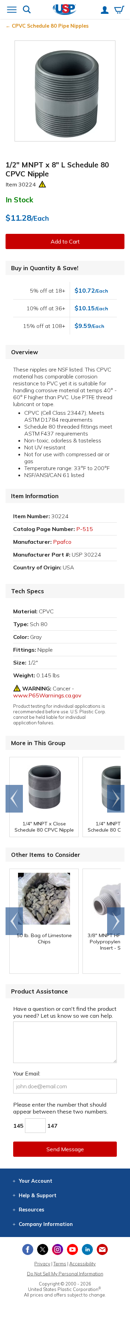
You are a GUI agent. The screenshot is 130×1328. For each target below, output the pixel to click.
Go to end (14, 799)
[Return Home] (65, 10)
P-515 (84, 528)
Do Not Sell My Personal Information (65, 1273)
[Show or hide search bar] (27, 10)
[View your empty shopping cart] (119, 10)
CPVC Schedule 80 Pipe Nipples (50, 26)
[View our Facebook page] (28, 1249)
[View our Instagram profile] (57, 1249)
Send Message (65, 1149)
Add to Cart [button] (65, 241)
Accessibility (82, 1263)
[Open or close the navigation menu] (12, 10)
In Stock (19, 199)
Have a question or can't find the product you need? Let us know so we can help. (64, 1012)
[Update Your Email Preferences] (102, 1249)
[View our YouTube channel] (72, 1249)
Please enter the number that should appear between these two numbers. (60, 1108)
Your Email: (26, 1073)
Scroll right (115, 799)
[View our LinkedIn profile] (87, 1249)
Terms (59, 1263)
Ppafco (62, 541)
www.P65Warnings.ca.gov (47, 695)
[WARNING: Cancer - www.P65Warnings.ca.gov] (42, 184)
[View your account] (105, 10)
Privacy (42, 1263)
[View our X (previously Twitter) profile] (43, 1249)
